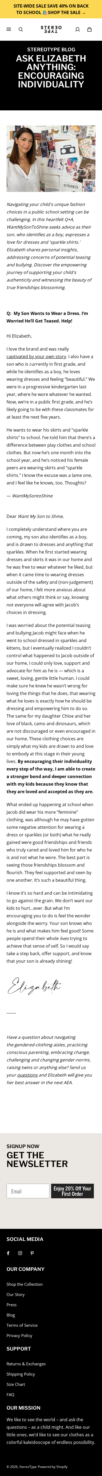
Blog (11, 1315)
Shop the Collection (25, 1284)
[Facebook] (8, 1253)
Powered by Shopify (52, 1466)
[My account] (78, 29)
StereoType (28, 1466)
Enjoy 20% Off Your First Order (72, 1191)
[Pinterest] (32, 1253)
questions (27, 1075)
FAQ (10, 1394)
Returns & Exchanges (26, 1364)
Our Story (16, 1294)
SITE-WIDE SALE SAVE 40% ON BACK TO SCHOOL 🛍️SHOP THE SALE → (51, 9)
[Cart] (89, 29)
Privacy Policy (19, 1335)
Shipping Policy (21, 1374)
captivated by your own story (36, 356)
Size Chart (16, 1384)
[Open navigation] (12, 29)
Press (12, 1305)
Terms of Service (22, 1325)
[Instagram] (20, 1253)
